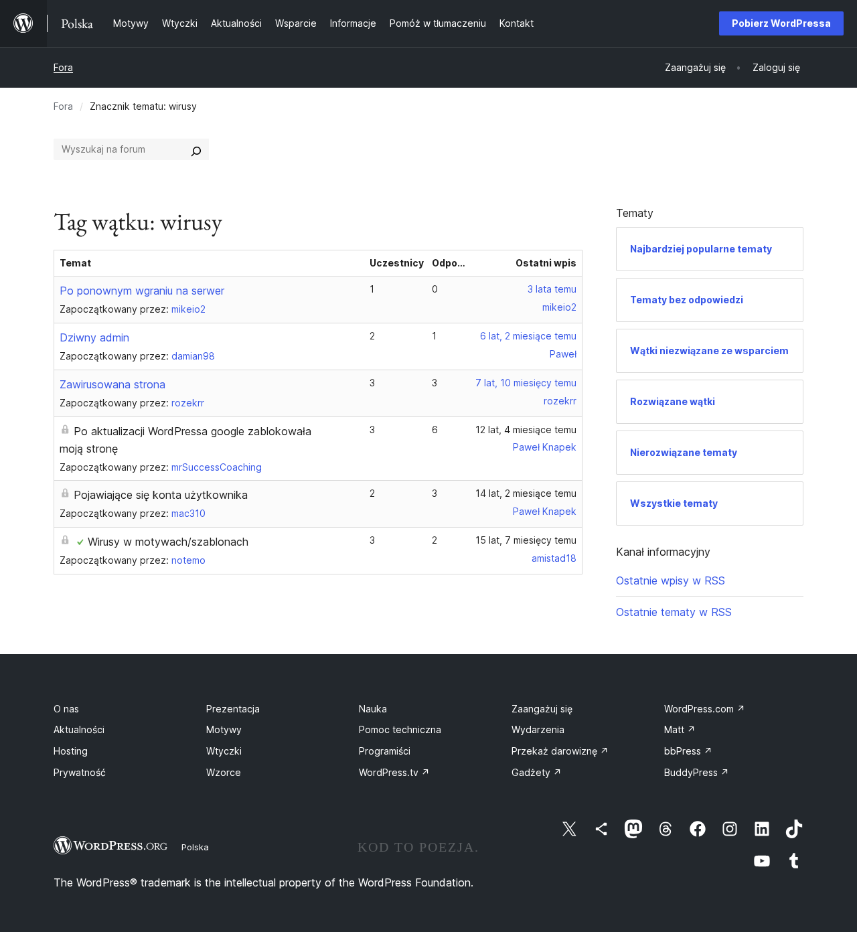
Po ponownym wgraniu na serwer (142, 290)
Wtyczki (224, 751)
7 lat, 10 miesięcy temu (525, 382)
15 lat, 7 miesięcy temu (525, 540)
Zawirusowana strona (112, 384)
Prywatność (80, 772)
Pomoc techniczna (400, 729)
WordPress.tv (394, 772)
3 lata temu (552, 289)
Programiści (384, 751)
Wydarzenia (538, 729)
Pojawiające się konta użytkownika (161, 494)
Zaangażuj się (542, 708)
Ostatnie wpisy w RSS (670, 580)
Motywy (224, 729)
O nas (66, 708)
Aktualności (79, 729)
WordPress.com (704, 708)
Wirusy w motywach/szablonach (168, 541)
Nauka (373, 708)
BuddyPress (696, 772)
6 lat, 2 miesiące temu (528, 335)
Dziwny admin (94, 337)
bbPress (688, 751)
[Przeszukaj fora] (196, 149)
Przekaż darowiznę (560, 751)
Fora (63, 67)
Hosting (71, 751)
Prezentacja (233, 708)
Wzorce (223, 772)
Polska (195, 847)
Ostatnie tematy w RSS (674, 612)
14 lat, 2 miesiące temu (525, 493)
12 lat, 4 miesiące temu (525, 429)
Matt (680, 729)
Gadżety (537, 772)
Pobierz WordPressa (781, 23)
